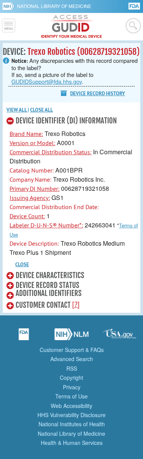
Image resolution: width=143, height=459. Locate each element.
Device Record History (97, 93)
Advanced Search (71, 359)
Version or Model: (32, 143)
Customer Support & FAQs (72, 349)
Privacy (71, 387)
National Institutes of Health (72, 424)
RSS (71, 368)
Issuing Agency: (30, 198)
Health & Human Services (72, 442)
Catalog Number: (32, 170)
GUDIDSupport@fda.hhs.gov (46, 81)
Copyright (71, 377)
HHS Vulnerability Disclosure (71, 415)
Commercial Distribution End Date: (54, 207)
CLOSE (22, 264)
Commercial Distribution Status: (51, 152)
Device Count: (27, 216)
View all (17, 110)
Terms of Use (71, 396)
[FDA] (135, 5)
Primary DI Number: (34, 188)
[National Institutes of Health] (9, 6)
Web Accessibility (71, 405)
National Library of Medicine (54, 6)
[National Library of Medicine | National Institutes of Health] (72, 336)
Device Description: (34, 243)
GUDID (71, 26)
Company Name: (30, 179)
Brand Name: (26, 134)
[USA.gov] (119, 336)
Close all (41, 110)
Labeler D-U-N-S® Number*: (46, 225)
